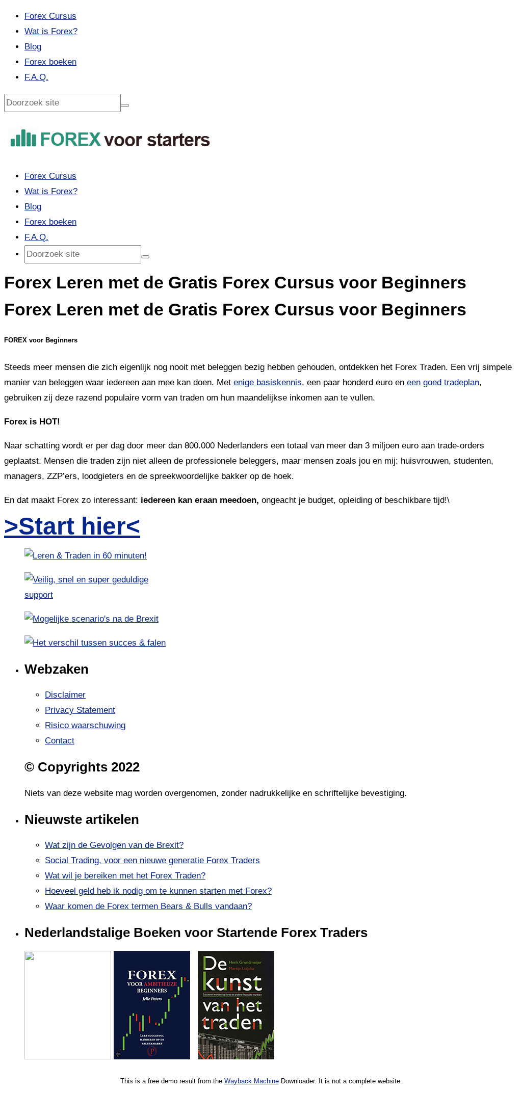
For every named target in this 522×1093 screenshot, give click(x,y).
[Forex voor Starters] (110, 149)
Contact (59, 740)
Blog (32, 46)
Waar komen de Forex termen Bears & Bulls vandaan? (148, 906)
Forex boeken (50, 62)
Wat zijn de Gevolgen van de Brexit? (114, 845)
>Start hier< (72, 526)
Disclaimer (65, 695)
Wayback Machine (251, 1081)
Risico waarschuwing (85, 725)
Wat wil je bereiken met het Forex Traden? (125, 876)
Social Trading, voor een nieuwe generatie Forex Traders (152, 860)
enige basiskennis (267, 382)
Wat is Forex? (50, 31)
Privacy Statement (80, 710)
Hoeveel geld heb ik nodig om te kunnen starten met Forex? (158, 891)
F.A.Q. (36, 77)
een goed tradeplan (443, 382)
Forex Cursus (50, 16)
